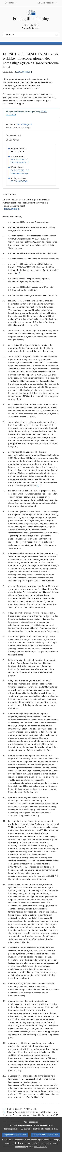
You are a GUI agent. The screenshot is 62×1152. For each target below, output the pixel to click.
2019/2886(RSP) (23, 72)
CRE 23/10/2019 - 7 (20, 162)
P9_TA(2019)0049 (19, 181)
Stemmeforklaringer (20, 173)
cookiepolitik (20, 1147)
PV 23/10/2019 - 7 (19, 159)
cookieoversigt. (40, 1147)
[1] (19, 273)
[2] (38, 485)
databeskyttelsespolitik (41, 1143)
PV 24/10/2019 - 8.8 (20, 170)
